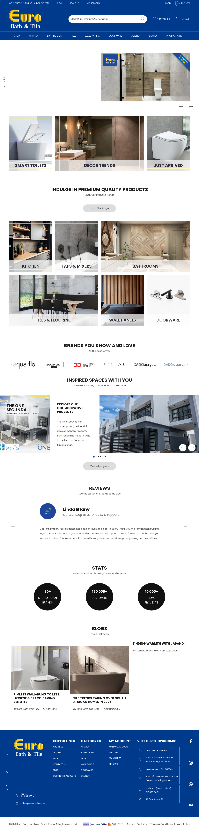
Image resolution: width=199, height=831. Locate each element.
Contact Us (93, 3)
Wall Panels (87, 764)
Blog (59, 3)
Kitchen (85, 746)
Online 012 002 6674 (27, 795)
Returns (113, 764)
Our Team (58, 752)
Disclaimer (143, 824)
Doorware (87, 770)
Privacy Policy (182, 824)
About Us (74, 3)
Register (185, 3)
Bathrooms (87, 752)
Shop (55, 758)
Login (168, 3)
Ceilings (85, 775)
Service (131, 824)
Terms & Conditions (161, 824)
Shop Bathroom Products (29, 87)
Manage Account (119, 746)
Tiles (83, 758)
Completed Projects (64, 775)
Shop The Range (99, 208)
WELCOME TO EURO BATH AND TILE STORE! (29, 3)
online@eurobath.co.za (33, 803)
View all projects (99, 466)
